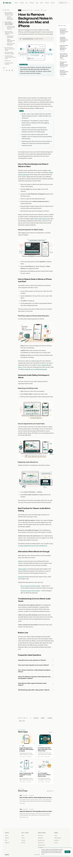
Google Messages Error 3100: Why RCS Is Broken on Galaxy (26, 749)
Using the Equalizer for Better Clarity (10, 18)
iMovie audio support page (42, 219)
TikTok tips (40, 837)
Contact (56, 842)
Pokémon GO (41, 842)
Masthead (56, 840)
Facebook (36, 718)
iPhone (16, 2)
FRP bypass (40, 847)
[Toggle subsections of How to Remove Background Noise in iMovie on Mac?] (14, 12)
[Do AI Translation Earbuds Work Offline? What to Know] (45, 764)
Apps (37, 2)
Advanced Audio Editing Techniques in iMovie (9, 33)
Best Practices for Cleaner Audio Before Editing (10, 49)
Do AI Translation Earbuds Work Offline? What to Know (44, 774)
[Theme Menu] (69, 3)
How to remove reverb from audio (30, 586)
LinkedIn (49, 718)
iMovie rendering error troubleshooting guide (33, 369)
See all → (51, 732)
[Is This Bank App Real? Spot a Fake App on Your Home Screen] (45, 739)
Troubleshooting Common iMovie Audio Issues (10, 57)
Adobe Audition (22, 569)
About (55, 835)
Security (47, 2)
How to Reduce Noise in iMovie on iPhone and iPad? (9, 23)
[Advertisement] (36, 87)
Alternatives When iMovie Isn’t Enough (9, 53)
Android (22, 2)
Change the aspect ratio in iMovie (30, 590)
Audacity (20, 561)
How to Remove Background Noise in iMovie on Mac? (9, 14)
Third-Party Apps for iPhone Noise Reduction (11, 28)
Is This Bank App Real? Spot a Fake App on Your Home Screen (45, 749)
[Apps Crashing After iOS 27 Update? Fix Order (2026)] (26, 764)
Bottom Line (7, 60)
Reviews (53, 2)
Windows (32, 2)
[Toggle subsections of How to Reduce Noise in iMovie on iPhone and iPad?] (14, 22)
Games (41, 2)
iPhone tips (40, 835)
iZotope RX (21, 577)
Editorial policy (57, 837)
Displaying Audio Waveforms (11, 44)
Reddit (43, 718)
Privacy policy (36, 854)
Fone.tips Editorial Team (27, 38)
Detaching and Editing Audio (10, 36)
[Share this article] (51, 39)
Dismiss (67, 851)
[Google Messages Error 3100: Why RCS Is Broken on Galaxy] (26, 739)
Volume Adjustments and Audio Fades (11, 40)
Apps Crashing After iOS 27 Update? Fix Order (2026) (26, 774)
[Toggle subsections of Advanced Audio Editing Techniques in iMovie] (14, 32)
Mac (27, 2)
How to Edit (44, 10)
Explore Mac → (50, 791)
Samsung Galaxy (41, 845)
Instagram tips (41, 840)
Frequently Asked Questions (9, 63)
